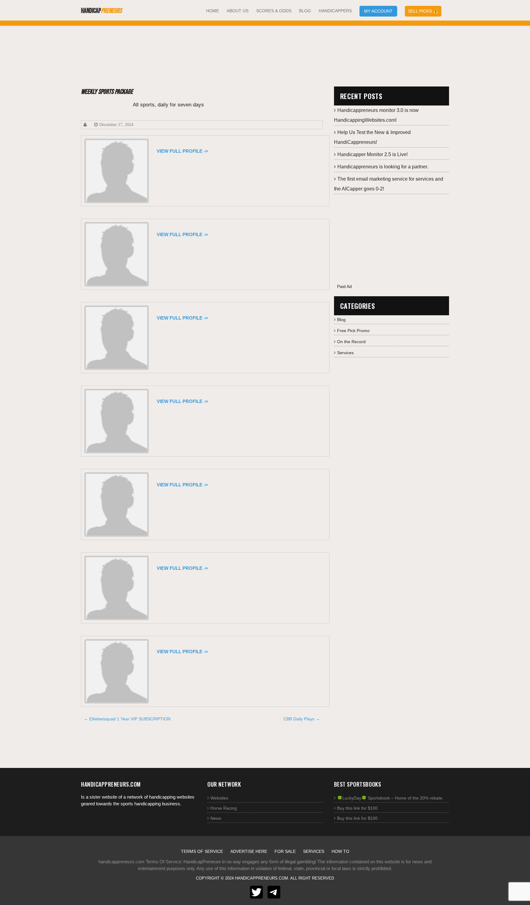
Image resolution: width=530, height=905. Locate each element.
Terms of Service (202, 851)
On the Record (351, 341)
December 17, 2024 (116, 124)
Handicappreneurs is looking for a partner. (382, 166)
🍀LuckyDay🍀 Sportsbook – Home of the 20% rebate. (390, 798)
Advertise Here (248, 851)
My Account (378, 11)
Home (212, 10)
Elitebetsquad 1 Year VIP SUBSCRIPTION (127, 718)
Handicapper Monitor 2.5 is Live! (372, 154)
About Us (237, 10)
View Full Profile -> (182, 151)
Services (345, 352)
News (215, 818)
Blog (341, 319)
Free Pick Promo (353, 330)
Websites (219, 798)
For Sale (285, 851)
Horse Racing (223, 808)
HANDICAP (101, 11)
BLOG (305, 10)
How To (340, 851)
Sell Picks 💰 (423, 11)
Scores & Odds (273, 10)
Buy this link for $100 (357, 808)
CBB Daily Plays (301, 718)
